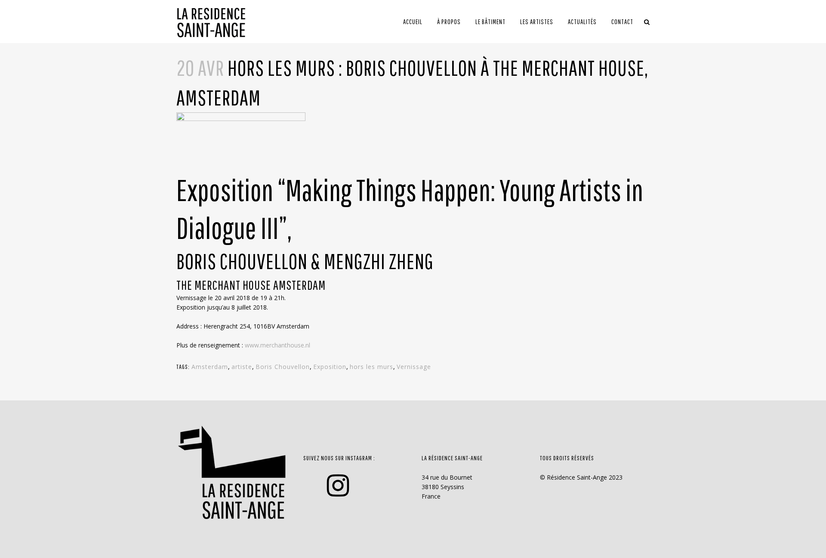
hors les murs (371, 367)
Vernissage (414, 367)
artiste (241, 367)
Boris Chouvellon (283, 367)
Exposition (329, 367)
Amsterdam (209, 367)
